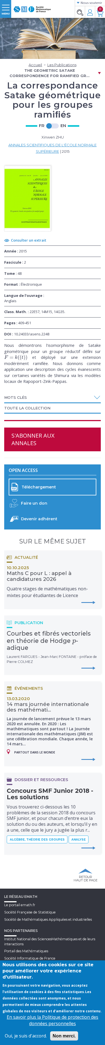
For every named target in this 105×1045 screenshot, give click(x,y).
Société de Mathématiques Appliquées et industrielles (48, 919)
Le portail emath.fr (19, 905)
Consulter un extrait (28, 240)
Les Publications (61, 65)
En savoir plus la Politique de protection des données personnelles (52, 1020)
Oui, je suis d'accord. (26, 1036)
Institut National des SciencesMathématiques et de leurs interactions (49, 941)
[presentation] (15, 357)
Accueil (35, 65)
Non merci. (64, 1036)
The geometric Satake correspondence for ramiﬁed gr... (50, 73)
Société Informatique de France (29, 958)
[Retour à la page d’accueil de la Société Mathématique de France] (32, 7)
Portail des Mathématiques (26, 951)
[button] (52, 397)
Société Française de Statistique (30, 912)
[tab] (52, 398)
